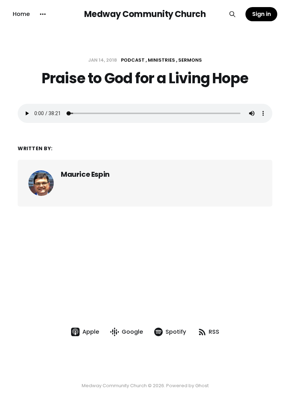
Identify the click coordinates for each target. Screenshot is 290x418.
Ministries (161, 60)
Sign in (261, 14)
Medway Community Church (145, 14)
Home (21, 14)
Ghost (202, 385)
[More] (42, 14)
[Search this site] (232, 14)
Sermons (190, 60)
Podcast (133, 60)
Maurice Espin (85, 174)
